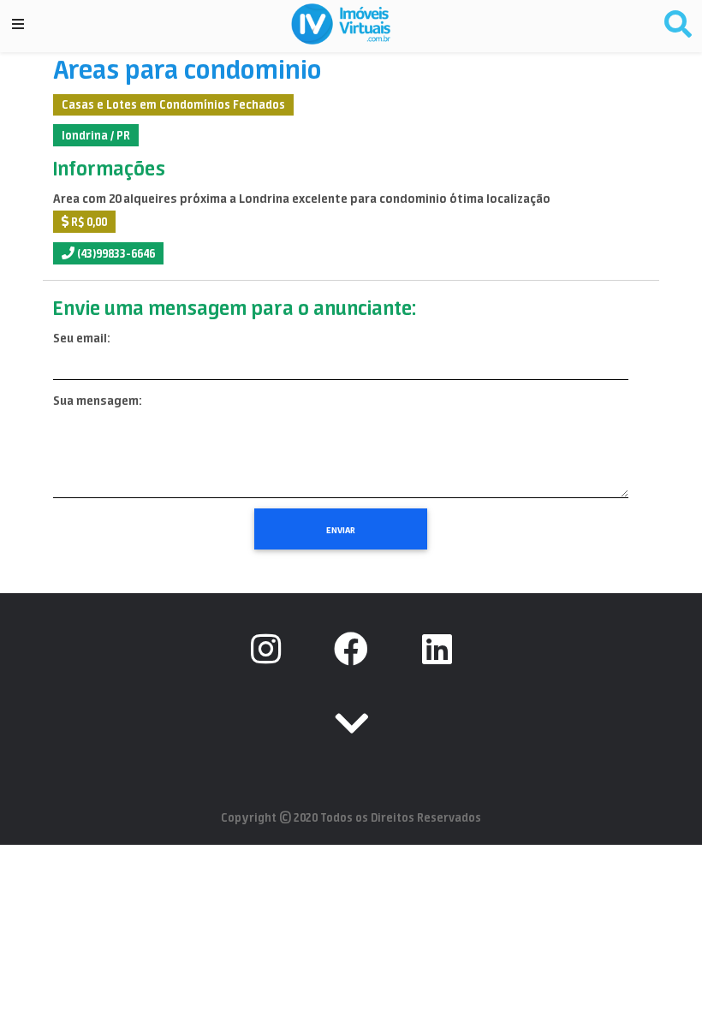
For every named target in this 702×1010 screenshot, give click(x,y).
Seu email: (81, 338)
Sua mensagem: (97, 400)
